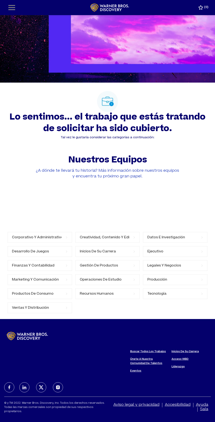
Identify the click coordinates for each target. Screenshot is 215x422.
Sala (204, 409)
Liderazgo (178, 366)
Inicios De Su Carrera (185, 351)
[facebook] (9, 387)
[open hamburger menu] (12, 8)
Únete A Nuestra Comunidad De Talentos (146, 361)
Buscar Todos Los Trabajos (148, 351)
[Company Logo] (109, 7)
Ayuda (202, 405)
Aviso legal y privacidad (136, 405)
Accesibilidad (178, 405)
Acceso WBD (180, 359)
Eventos (135, 371)
